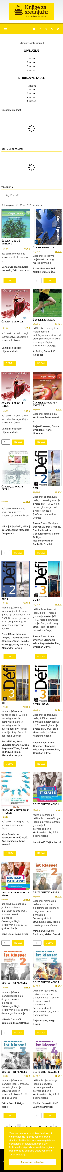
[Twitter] (58, 29)
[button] (5, 29)
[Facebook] (34, 29)
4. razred (31, 70)
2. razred (31, 62)
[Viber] (52, 29)
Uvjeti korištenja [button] (18, 1154)
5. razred (31, 101)
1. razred (31, 58)
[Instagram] (40, 29)
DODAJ (9, 280)
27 (50, 1126)
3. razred (31, 66)
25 (40, 1126)
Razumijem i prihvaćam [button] (32, 1162)
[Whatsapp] (46, 29)
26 (45, 1126)
